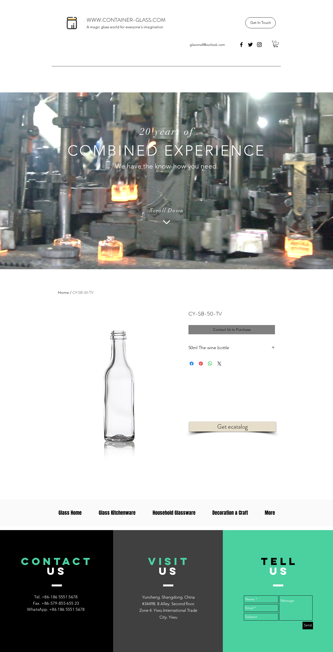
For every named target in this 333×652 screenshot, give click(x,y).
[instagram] (259, 44)
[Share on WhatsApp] (210, 363)
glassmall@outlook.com (207, 44)
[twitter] (250, 44)
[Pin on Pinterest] (201, 363)
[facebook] (241, 44)
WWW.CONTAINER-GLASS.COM (126, 20)
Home (63, 292)
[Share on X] (219, 363)
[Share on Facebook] (192, 363)
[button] (260, 22)
